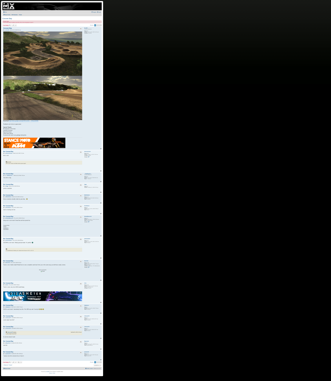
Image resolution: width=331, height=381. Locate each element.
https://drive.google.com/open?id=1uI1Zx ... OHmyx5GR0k (23, 120)
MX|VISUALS (87, 195)
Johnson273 (86, 315)
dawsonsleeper (87, 151)
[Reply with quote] (81, 29)
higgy (85, 184)
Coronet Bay (7, 18)
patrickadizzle (87, 238)
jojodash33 (86, 351)
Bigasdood (86, 341)
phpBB (47, 371)
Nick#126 (86, 260)
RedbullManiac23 (88, 216)
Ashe (85, 283)
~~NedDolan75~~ (87, 173)
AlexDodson (86, 205)
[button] (101, 25)
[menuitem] (5, 12)
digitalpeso (86, 305)
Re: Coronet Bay (8, 151)
